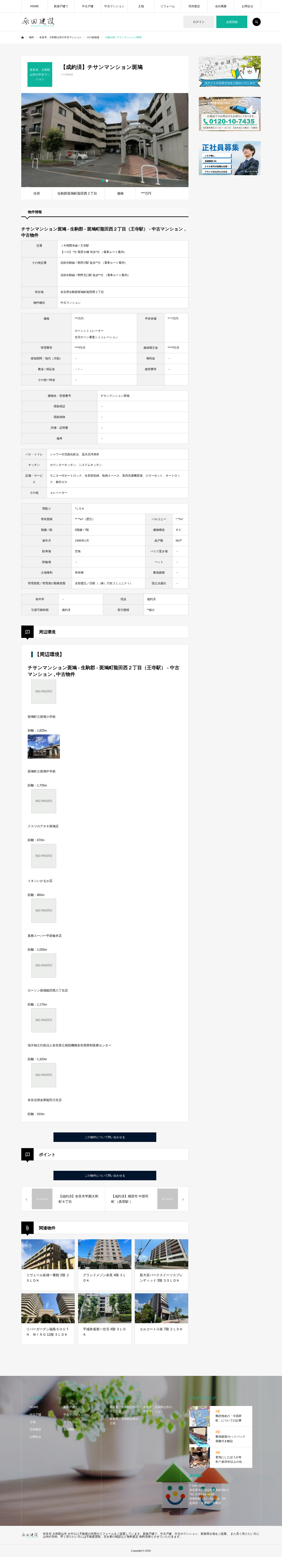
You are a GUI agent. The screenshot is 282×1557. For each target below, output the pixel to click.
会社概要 (221, 6)
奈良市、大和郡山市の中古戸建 (124, 1409)
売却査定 (194, 6)
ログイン (199, 22)
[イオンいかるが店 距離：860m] (44, 867)
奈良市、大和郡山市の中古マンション (157, 1409)
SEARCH (256, 22)
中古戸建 (88, 6)
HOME (34, 6)
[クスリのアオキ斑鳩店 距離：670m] (44, 812)
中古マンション (114, 6)
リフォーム (167, 6)
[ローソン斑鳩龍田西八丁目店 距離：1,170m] (44, 976)
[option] (104, 140)
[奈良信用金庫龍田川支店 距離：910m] (44, 1086)
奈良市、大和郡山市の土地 (124, 1421)
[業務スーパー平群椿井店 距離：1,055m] (44, 921)
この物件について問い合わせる (105, 1137)
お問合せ (247, 6)
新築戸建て (61, 6)
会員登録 (232, 22)
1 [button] (103, 180)
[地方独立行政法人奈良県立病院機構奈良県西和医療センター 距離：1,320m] (44, 1031)
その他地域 (66, 74)
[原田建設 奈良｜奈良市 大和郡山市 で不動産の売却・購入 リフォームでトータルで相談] (29, 1535)
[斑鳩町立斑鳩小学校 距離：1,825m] (44, 702)
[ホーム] (22, 37)
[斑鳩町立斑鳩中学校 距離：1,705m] (44, 757)
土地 (141, 6)
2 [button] (107, 180)
